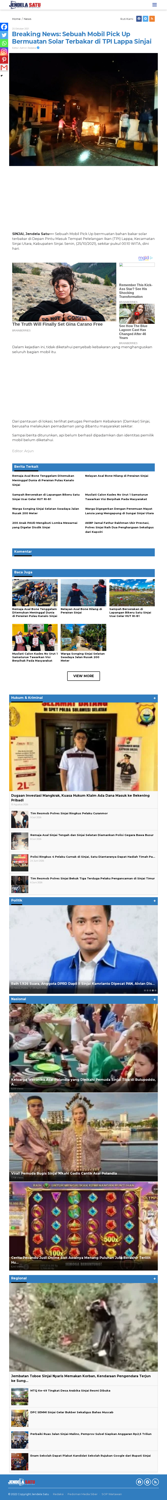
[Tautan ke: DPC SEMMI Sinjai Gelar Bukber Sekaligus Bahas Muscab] (19, 1418)
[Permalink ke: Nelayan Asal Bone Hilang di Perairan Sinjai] (83, 592)
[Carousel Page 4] (153, 990)
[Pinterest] (4, 59)
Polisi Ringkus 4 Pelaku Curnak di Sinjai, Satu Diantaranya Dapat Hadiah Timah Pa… (92, 856)
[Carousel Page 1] (145, 990)
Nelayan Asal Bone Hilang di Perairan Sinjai (116, 475)
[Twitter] (145, 19)
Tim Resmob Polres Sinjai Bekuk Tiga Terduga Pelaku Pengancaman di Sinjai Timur (92, 878)
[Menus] (154, 5)
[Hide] (1, 75)
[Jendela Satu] (25, 4)
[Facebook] (139, 19)
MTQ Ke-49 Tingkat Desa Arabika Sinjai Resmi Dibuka (70, 1390)
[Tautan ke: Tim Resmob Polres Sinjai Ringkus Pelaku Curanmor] (19, 819)
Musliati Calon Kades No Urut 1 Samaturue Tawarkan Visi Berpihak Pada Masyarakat (35, 657)
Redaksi (58, 1494)
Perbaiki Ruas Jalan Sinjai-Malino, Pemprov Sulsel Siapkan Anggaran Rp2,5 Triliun (91, 1434)
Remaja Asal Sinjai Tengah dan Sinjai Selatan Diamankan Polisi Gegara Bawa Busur (92, 835)
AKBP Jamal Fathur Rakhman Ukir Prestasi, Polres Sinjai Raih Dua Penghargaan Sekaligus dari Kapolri (119, 527)
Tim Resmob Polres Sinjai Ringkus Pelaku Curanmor (69, 813)
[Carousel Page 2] (147, 990)
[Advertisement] (83, 199)
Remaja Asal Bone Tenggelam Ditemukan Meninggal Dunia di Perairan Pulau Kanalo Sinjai (43, 480)
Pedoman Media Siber (83, 1494)
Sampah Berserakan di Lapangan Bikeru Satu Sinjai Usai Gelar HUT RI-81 (130, 612)
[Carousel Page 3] (150, 990)
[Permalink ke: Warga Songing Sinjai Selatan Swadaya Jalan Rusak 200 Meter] (83, 637)
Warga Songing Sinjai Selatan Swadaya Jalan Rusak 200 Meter (83, 657)
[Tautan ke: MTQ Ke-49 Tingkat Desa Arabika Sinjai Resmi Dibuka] (19, 1396)
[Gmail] (4, 68)
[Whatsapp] (4, 43)
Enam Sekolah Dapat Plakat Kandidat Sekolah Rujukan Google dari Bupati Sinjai (90, 1455)
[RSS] (152, 19)
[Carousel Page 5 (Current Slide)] (155, 990)
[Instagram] (4, 51)
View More (83, 676)
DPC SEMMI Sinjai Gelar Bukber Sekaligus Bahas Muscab (71, 1412)
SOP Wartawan (112, 1494)
